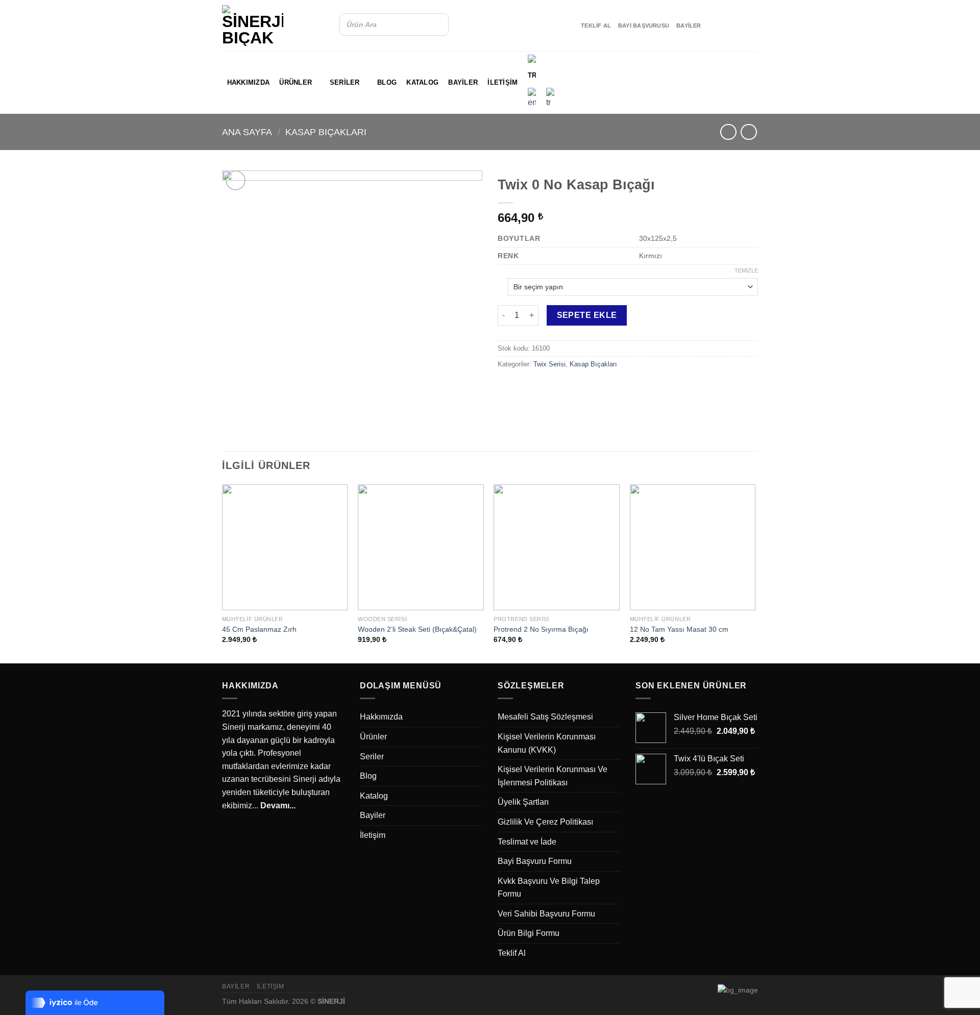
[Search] (438, 24)
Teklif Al (596, 25)
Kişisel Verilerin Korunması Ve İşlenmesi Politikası (552, 776)
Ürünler (295, 82)
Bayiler (688, 25)
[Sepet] (720, 82)
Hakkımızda (248, 82)
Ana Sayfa (247, 132)
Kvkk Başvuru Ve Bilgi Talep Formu (549, 888)
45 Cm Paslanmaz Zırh (259, 629)
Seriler (345, 82)
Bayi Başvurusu (643, 25)
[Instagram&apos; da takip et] (725, 25)
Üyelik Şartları (523, 802)
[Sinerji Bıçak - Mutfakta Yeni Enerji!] (252, 25)
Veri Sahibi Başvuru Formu (546, 913)
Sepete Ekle (587, 315)
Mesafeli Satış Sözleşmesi (545, 716)
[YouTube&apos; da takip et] (751, 25)
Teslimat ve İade (527, 841)
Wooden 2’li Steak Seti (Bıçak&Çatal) (417, 629)
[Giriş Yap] (748, 82)
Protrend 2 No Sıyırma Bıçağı (541, 629)
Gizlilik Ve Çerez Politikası (545, 822)
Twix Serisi (549, 364)
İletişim (502, 82)
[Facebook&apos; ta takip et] (711, 25)
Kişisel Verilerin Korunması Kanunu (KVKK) (547, 743)
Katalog (422, 82)
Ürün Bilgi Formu (528, 933)
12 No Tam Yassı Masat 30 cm (679, 629)
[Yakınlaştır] (236, 180)
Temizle (746, 270)
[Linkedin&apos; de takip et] (738, 25)
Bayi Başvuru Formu (535, 861)
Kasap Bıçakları (325, 132)
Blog (387, 82)
